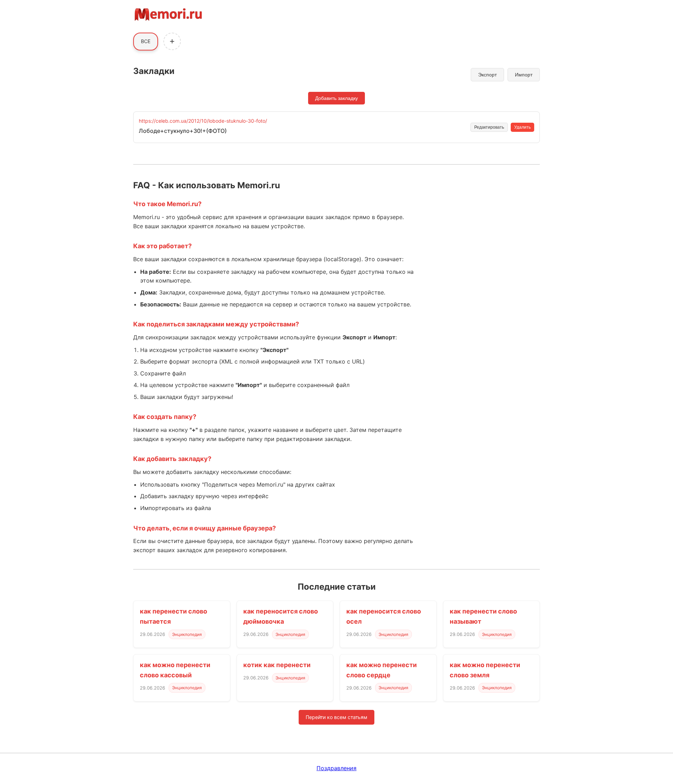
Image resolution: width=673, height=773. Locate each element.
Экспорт (487, 74)
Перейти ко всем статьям (336, 717)
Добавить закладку (336, 98)
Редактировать (489, 127)
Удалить (522, 127)
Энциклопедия (187, 634)
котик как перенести (277, 665)
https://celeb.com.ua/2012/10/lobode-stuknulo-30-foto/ (203, 121)
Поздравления (336, 768)
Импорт (523, 74)
